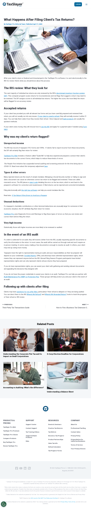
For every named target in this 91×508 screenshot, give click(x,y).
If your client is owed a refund (48, 116)
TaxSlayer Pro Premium (11, 431)
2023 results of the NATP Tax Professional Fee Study (44, 498)
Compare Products (9, 438)
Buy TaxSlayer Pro (9, 442)
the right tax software (29, 190)
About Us (74, 424)
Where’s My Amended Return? (56, 294)
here (45, 166)
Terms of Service (77, 445)
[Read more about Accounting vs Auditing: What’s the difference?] (23, 373)
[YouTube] (20, 468)
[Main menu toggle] (86, 4)
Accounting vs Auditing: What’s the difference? (23, 388)
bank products (68, 119)
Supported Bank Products (31, 436)
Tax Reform (52, 432)
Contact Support (31, 428)
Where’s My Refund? (34, 294)
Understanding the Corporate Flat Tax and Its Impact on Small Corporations (22, 355)
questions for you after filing (27, 292)
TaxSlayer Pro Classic (10, 434)
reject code (34, 182)
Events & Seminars (54, 424)
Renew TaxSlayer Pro (10, 446)
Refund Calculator (54, 447)
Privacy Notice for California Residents (78, 440)
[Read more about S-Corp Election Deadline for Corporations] (67, 340)
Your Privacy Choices (78, 449)
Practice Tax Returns (55, 428)
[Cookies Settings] (3, 504)
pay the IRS (45, 127)
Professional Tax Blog (78, 428)
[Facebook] (16, 468)
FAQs (27, 441)
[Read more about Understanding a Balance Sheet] (67, 375)
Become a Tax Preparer (56, 436)
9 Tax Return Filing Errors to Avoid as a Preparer (29, 195)
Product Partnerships (55, 439)
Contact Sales (75, 432)
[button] (78, 4)
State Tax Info (53, 443)
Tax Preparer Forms (55, 451)
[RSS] (29, 468)
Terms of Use (71, 502)
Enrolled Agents (30, 256)
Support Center (31, 424)
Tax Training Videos (32, 432)
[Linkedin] (25, 468)
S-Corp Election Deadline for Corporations (65, 354)
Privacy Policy (75, 436)
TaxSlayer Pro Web (11, 156)
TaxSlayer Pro (9, 214)
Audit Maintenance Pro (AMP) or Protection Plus (21, 277)
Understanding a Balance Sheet (60, 392)
